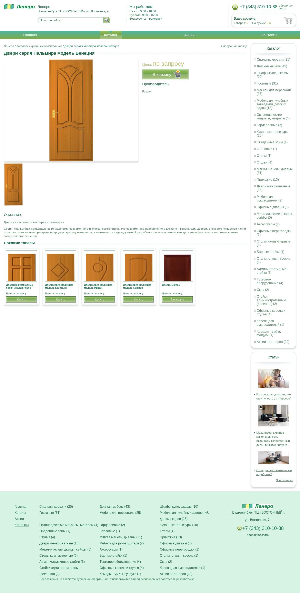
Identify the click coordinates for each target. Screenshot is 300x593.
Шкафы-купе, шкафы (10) (179, 506)
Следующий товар (234, 46)
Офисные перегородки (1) (179, 549)
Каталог (111, 35)
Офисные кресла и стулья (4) (271, 312)
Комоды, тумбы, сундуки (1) (269, 333)
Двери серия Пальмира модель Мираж (98, 286)
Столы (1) (264, 155)
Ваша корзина (245, 18)
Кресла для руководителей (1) (270, 322)
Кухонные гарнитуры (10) (179, 525)
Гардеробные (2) (269, 125)
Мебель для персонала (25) (120, 512)
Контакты (269, 35)
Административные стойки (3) (62, 561)
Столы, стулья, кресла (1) (179, 555)
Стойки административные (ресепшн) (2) (271, 300)
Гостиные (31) (267, 83)
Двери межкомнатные (46, 46)
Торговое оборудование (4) (270, 281)
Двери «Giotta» (171, 285)
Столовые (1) (267, 149)
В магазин (177, 299)
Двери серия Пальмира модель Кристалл (59, 286)
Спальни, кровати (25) (273, 59)
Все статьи (284, 480)
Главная (30, 35)
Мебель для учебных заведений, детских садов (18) (272, 104)
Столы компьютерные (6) (58, 555)
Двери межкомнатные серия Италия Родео (19, 286)
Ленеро (9, 46)
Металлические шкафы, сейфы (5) (65, 549)
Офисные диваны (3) (273, 207)
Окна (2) (263, 289)
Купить (21, 299)
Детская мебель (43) (272, 66)
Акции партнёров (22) (273, 342)
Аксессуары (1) (268, 224)
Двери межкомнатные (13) (59, 543)
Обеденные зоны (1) (272, 142)
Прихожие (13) (268, 179)
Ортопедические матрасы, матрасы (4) (273, 116)
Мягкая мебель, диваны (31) (121, 537)
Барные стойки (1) (270, 252)
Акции (189, 35)
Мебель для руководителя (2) (269, 198)
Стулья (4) (264, 162)
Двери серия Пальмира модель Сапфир (137, 286)
